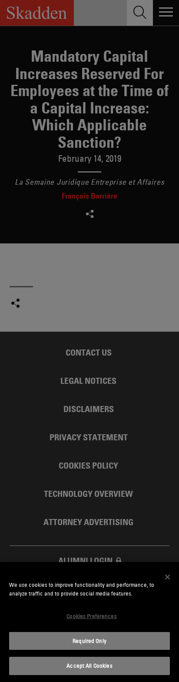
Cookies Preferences (91, 615)
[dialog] (89, 622)
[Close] (167, 577)
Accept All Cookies (89, 665)
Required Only (89, 640)
